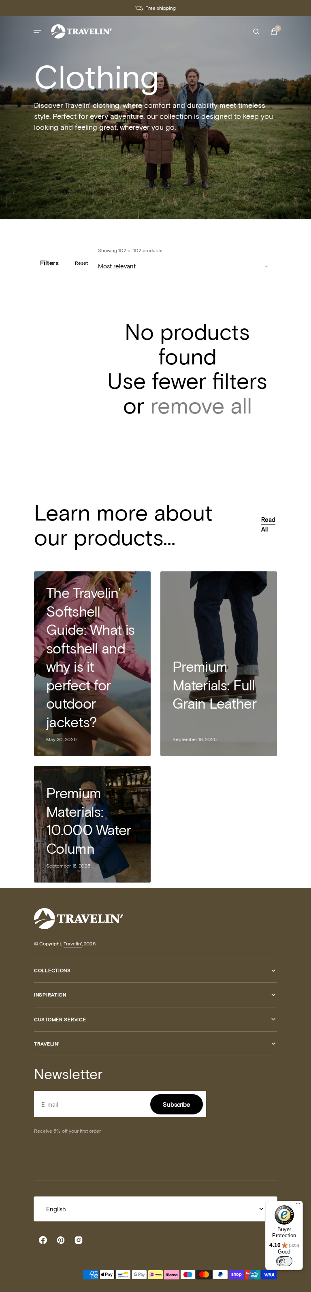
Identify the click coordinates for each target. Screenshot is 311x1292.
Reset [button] (81, 263)
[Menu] (298, 1206)
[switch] (284, 1261)
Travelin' (73, 943)
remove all (201, 404)
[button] (37, 32)
